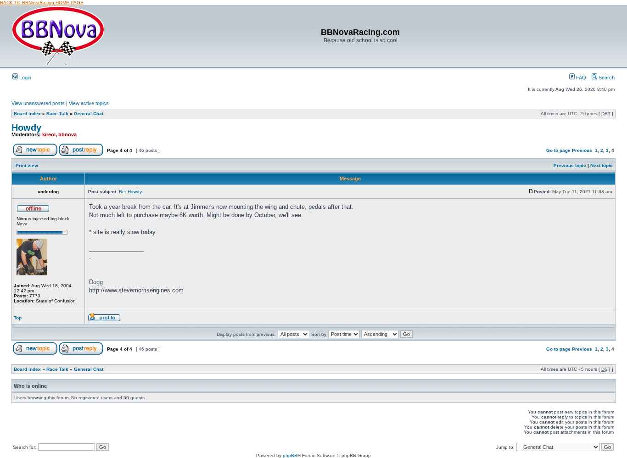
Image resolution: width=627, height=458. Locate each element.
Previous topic (570, 165)
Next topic (601, 165)
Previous (582, 150)
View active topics (89, 103)
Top (18, 317)
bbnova (67, 134)
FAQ (580, 77)
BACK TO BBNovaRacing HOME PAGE (42, 2)
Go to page (558, 150)
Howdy (26, 128)
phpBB (290, 455)
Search (606, 77)
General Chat (88, 113)
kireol (49, 134)
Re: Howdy (130, 191)
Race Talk (57, 113)
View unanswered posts (38, 103)
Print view (27, 165)
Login (24, 77)
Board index (27, 113)
